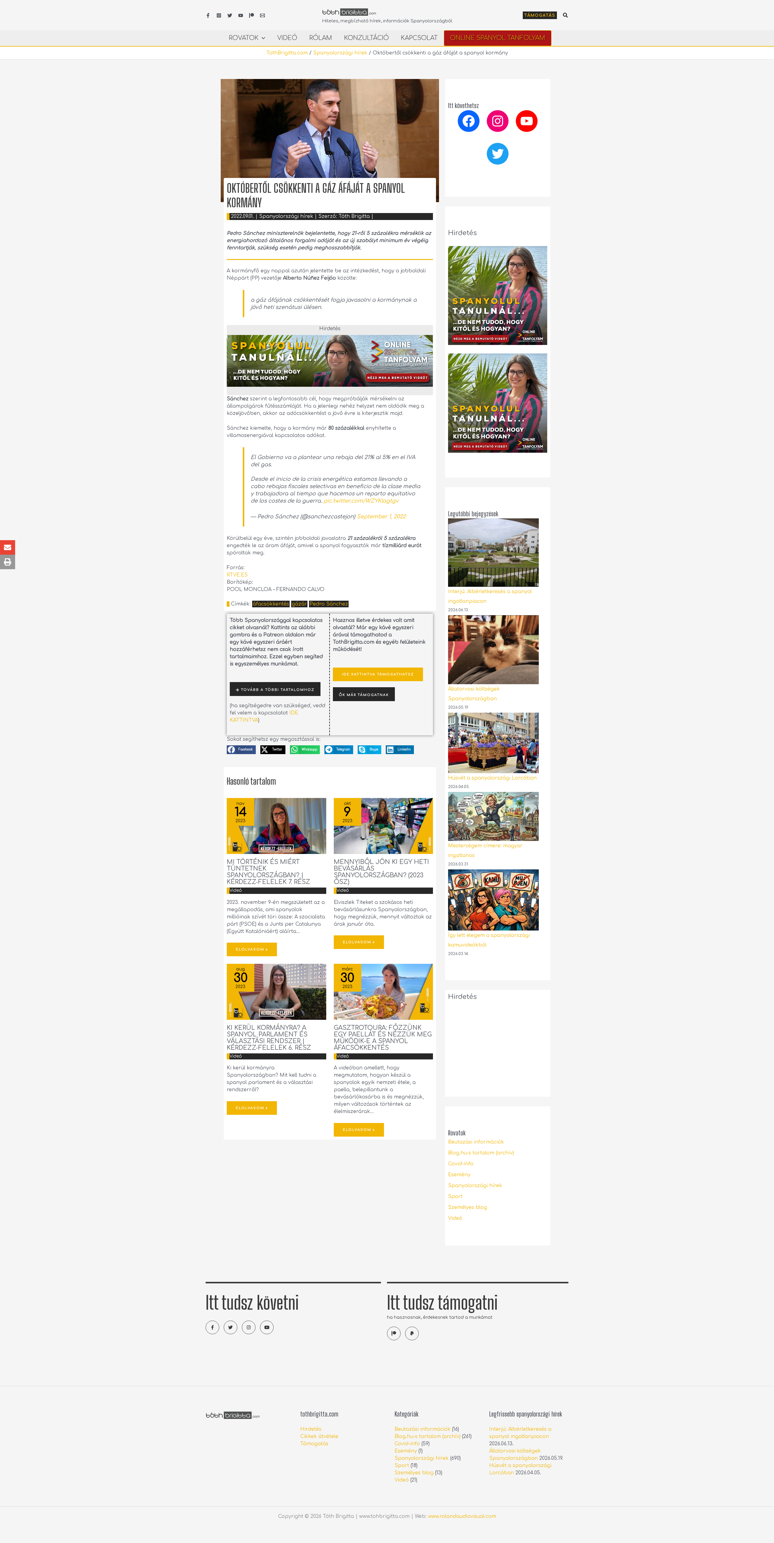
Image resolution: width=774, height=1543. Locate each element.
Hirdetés (310, 1429)
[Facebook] (208, 15)
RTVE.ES (237, 575)
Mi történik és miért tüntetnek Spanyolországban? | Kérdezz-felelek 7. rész (268, 871)
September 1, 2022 (381, 517)
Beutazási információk (476, 1142)
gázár (299, 604)
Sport (455, 1196)
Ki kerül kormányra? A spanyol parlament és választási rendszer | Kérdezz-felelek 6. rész (269, 1037)
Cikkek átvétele (319, 1436)
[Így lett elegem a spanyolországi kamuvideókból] (493, 900)
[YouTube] (240, 15)
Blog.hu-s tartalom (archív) (481, 1153)
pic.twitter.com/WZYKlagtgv (361, 501)
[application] (262, 38)
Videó (235, 890)
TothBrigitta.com (287, 53)
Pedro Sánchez (329, 604)
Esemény (459, 1174)
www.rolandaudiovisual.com (462, 1516)
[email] (262, 15)
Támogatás (314, 1443)
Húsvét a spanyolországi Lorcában (492, 778)
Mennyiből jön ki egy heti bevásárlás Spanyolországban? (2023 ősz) (381, 871)
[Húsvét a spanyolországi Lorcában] (493, 743)
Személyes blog (467, 1207)
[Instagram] (218, 15)
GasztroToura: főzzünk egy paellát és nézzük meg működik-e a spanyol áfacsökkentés (383, 1037)
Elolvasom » (252, 949)
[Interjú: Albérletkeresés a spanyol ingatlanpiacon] (493, 552)
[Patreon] (251, 15)
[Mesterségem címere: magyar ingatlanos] (493, 816)
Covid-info (460, 1164)
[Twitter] (229, 15)
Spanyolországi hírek (340, 53)
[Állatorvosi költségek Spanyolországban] (493, 649)
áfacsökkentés (271, 604)
